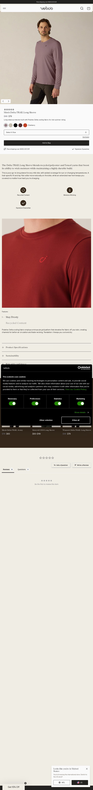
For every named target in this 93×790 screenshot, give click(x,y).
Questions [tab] (22, 469)
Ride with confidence (16, 364)
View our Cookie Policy (75, 389)
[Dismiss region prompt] (87, 769)
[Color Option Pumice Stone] (11, 125)
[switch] (35, 403)
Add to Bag (46, 143)
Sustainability (12, 355)
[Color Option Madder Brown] (25, 125)
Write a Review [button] (83, 465)
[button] (13, 787)
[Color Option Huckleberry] (20, 125)
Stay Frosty (12, 317)
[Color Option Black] (15, 125)
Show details (79, 412)
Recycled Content (16, 323)
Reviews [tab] (6, 469)
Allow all (75, 420)
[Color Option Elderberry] (6, 125)
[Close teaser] (25, 783)
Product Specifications (17, 347)
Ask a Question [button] (62, 465)
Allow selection (46, 420)
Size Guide (86, 137)
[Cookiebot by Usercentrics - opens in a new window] (79, 368)
